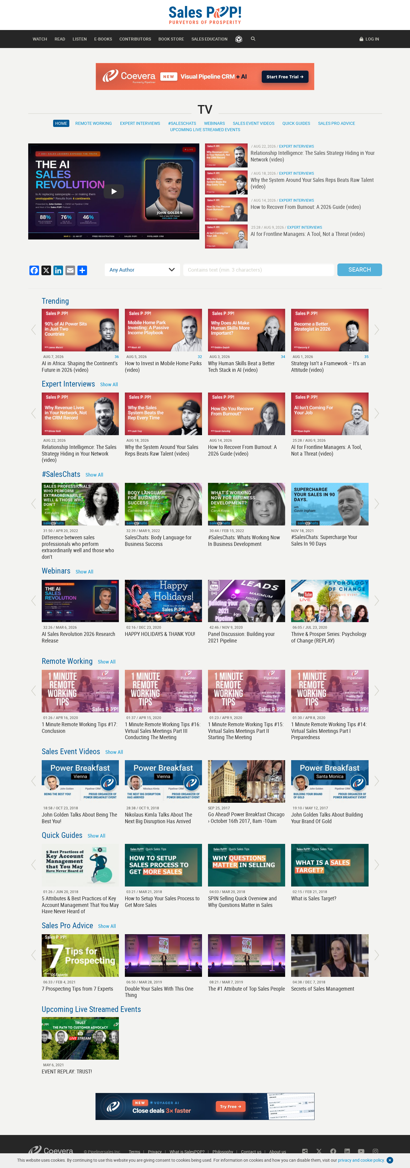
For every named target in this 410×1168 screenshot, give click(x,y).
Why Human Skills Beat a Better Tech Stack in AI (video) (241, 366)
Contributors (135, 39)
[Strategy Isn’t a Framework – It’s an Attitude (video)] (329, 330)
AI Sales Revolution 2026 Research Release (78, 637)
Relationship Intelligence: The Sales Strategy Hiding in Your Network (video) (79, 453)
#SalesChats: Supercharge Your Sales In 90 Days (324, 540)
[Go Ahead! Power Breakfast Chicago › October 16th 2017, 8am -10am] (246, 781)
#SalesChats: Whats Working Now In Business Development (244, 540)
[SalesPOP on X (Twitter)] (319, 1151)
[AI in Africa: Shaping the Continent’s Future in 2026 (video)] (80, 330)
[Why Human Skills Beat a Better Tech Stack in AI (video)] (246, 330)
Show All (109, 384)
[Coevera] (56, 1151)
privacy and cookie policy (361, 1160)
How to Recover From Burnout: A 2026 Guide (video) (242, 450)
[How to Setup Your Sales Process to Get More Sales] (163, 865)
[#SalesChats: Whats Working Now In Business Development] (246, 504)
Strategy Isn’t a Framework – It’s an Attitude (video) (328, 366)
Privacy (155, 1151)
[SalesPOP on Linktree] (305, 1151)
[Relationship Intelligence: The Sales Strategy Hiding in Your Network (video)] (226, 155)
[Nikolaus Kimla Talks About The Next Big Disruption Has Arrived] (163, 781)
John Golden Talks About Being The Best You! (79, 818)
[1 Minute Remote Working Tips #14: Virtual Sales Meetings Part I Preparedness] (329, 691)
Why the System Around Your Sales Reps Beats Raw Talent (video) (161, 450)
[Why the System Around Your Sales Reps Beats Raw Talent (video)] (226, 182)
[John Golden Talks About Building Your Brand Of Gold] (329, 781)
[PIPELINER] (239, 39)
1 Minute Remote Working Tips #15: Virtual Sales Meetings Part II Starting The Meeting (246, 731)
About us (277, 1151)
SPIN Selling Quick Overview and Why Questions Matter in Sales (242, 901)
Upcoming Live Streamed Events (205, 129)
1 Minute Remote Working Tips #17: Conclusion (79, 727)
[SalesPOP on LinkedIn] (347, 1151)
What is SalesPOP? (187, 1151)
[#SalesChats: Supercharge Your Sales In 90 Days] (329, 504)
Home (61, 123)
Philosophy (223, 1151)
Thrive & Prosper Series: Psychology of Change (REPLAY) (328, 637)
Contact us (251, 1151)
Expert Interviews (140, 123)
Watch (40, 39)
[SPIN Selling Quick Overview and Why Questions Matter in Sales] (246, 865)
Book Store (171, 39)
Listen (80, 39)
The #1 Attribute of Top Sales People (246, 988)
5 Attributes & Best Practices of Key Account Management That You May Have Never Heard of (80, 905)
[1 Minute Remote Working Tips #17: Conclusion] (80, 691)
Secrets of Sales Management (322, 988)
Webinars (214, 123)
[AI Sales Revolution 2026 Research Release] (80, 601)
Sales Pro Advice (336, 123)
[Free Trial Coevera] (205, 76)
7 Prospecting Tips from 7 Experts (77, 988)
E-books (103, 39)
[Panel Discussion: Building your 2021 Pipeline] (246, 601)
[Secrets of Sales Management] (329, 955)
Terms (134, 1151)
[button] (33, 329)
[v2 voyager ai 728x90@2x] (205, 1106)
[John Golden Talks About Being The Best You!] (80, 781)
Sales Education (209, 39)
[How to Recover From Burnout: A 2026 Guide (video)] (226, 209)
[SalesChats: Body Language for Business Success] (163, 504)
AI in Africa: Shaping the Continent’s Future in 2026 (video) (80, 366)
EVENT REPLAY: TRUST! (67, 1071)
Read (60, 39)
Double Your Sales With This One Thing (159, 992)
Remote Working (93, 123)
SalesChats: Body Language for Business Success (158, 540)
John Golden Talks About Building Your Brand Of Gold (327, 818)
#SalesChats (182, 123)
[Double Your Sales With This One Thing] (163, 955)
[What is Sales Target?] (329, 865)
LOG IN (372, 39)
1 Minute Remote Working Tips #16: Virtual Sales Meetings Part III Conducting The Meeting (162, 731)
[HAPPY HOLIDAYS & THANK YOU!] (163, 601)
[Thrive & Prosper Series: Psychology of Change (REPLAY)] (329, 601)
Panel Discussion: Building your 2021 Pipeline (241, 637)
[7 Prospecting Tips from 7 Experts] (80, 955)
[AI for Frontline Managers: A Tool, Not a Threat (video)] (226, 236)
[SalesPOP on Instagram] (375, 1151)
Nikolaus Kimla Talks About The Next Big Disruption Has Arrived (158, 818)
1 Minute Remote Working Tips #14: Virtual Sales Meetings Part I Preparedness (329, 731)
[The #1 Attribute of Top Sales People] (246, 955)
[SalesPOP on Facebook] (333, 1151)
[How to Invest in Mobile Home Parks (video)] (163, 330)
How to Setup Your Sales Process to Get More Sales (162, 901)
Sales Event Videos (253, 123)
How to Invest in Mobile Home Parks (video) (163, 366)
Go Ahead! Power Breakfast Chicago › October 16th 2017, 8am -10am (246, 817)
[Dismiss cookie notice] (390, 1160)
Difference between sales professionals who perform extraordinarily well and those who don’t (78, 547)
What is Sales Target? (313, 898)
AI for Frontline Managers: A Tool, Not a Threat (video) (326, 450)
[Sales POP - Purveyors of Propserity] (205, 14)
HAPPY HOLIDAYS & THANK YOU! (160, 633)
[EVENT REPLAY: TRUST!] (80, 1038)
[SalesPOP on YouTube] (361, 1151)
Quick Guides (296, 123)
